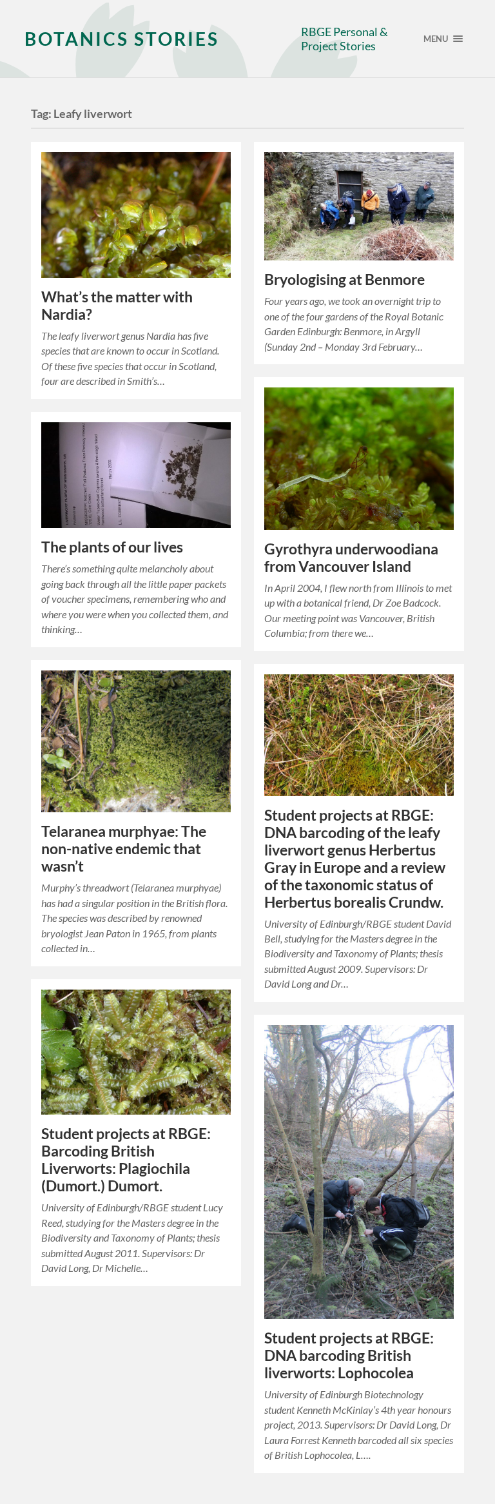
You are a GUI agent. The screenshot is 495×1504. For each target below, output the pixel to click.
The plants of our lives (112, 547)
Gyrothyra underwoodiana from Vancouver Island (351, 557)
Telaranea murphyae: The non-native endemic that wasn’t (123, 849)
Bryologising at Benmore (344, 279)
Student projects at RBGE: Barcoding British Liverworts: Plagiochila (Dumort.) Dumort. (126, 1160)
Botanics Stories (121, 39)
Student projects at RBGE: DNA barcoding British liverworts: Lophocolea (349, 1355)
